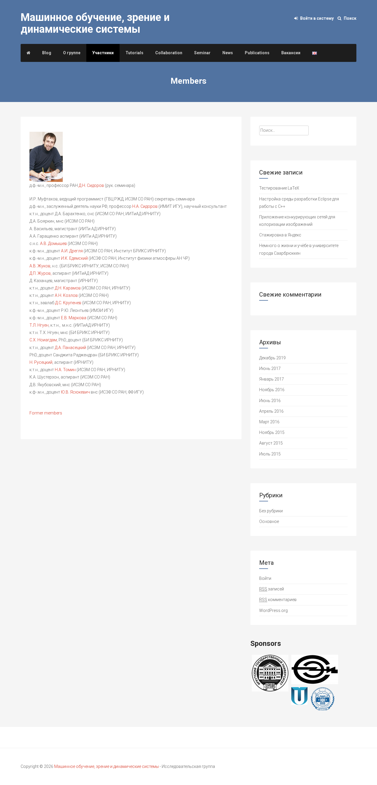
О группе (71, 52)
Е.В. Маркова (74, 317)
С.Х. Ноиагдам (43, 340)
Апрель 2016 (271, 411)
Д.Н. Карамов (68, 288)
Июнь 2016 (270, 400)
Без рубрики (271, 510)
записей (271, 589)
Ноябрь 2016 (272, 389)
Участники (103, 52)
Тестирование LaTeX (279, 188)
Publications (257, 52)
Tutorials (134, 52)
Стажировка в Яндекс (280, 235)
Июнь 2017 (270, 368)
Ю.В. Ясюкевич (76, 392)
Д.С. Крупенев (68, 302)
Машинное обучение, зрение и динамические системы (95, 23)
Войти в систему (317, 18)
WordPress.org (273, 610)
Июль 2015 (270, 454)
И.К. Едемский (75, 258)
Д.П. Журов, (40, 273)
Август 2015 (271, 443)
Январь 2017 (271, 379)
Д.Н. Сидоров (92, 185)
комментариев (278, 599)
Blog (46, 52)
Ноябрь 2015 (272, 432)
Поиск (349, 18)
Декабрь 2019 (272, 358)
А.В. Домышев (54, 243)
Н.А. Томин (66, 369)
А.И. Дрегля (72, 250)
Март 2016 (269, 421)
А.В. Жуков (39, 266)
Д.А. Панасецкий (71, 347)
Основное (269, 521)
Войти (265, 578)
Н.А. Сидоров (145, 206)
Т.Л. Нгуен (39, 325)
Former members (45, 413)
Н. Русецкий (40, 362)
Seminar (202, 52)
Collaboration (168, 52)
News (227, 52)
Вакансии (290, 52)
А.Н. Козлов (67, 295)
